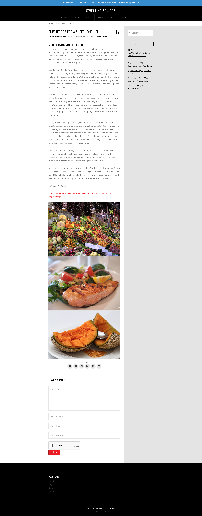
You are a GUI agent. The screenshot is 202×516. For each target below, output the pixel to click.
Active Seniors (54, 36)
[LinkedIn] (101, 511)
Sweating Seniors (101, 11)
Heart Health (63, 36)
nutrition (70, 36)
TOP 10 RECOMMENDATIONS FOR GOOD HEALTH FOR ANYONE (139, 54)
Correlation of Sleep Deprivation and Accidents (140, 64)
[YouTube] (105, 511)
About (51, 481)
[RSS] (108, 511)
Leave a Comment (101, 36)
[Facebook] (93, 511)
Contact (52, 491)
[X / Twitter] (97, 511)
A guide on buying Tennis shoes (139, 72)
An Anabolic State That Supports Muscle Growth (139, 79)
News (50, 488)
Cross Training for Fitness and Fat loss (139, 87)
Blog (50, 484)
